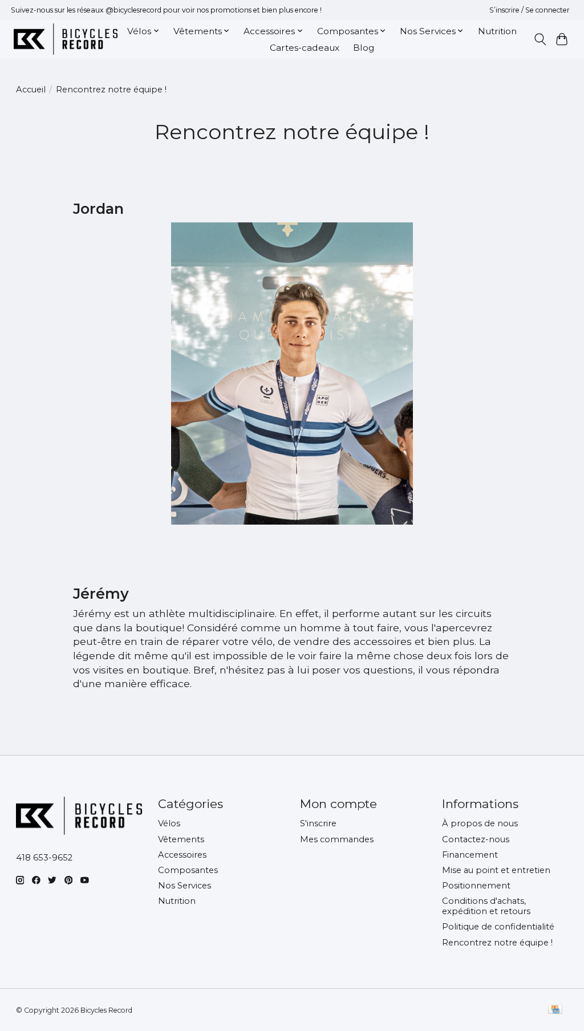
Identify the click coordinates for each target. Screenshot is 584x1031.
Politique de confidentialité (498, 927)
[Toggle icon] (540, 39)
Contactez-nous (475, 839)
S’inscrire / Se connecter (529, 10)
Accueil (31, 89)
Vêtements (181, 839)
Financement (470, 855)
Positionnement (476, 885)
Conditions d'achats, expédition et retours (486, 906)
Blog (363, 47)
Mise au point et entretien (496, 870)
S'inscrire (318, 823)
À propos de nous (480, 823)
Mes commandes (337, 839)
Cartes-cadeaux (304, 47)
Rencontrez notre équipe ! (497, 942)
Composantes (188, 870)
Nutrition (497, 31)
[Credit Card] (555, 1010)
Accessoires (182, 855)
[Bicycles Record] (65, 39)
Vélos (169, 823)
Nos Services (184, 885)
